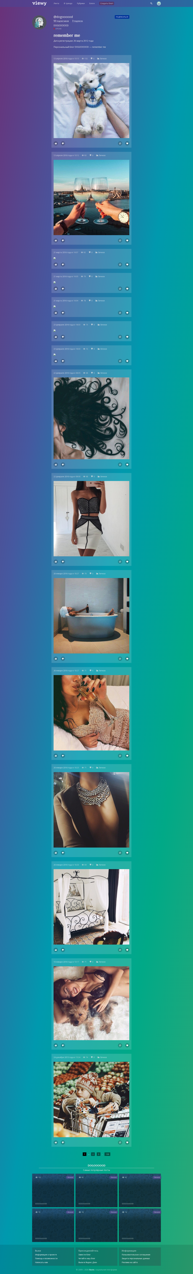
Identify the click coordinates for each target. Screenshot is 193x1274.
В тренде (68, 3)
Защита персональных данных (136, 1258)
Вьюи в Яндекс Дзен (87, 1262)
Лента (56, 3)
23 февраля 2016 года (64, 324)
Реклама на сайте (130, 1262)
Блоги (92, 3)
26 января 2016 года (63, 573)
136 (107, 1154)
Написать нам (41, 1262)
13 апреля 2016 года (63, 58)
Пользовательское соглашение (136, 1254)
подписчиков (61, 21)
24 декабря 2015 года (64, 1057)
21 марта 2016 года (62, 252)
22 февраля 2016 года (64, 373)
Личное (103, 58)
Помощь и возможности (46, 1258)
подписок (77, 21)
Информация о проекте (46, 1254)
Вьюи (91, 1269)
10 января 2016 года (63, 962)
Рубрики (81, 3)
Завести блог (84, 1254)
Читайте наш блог (86, 1258)
